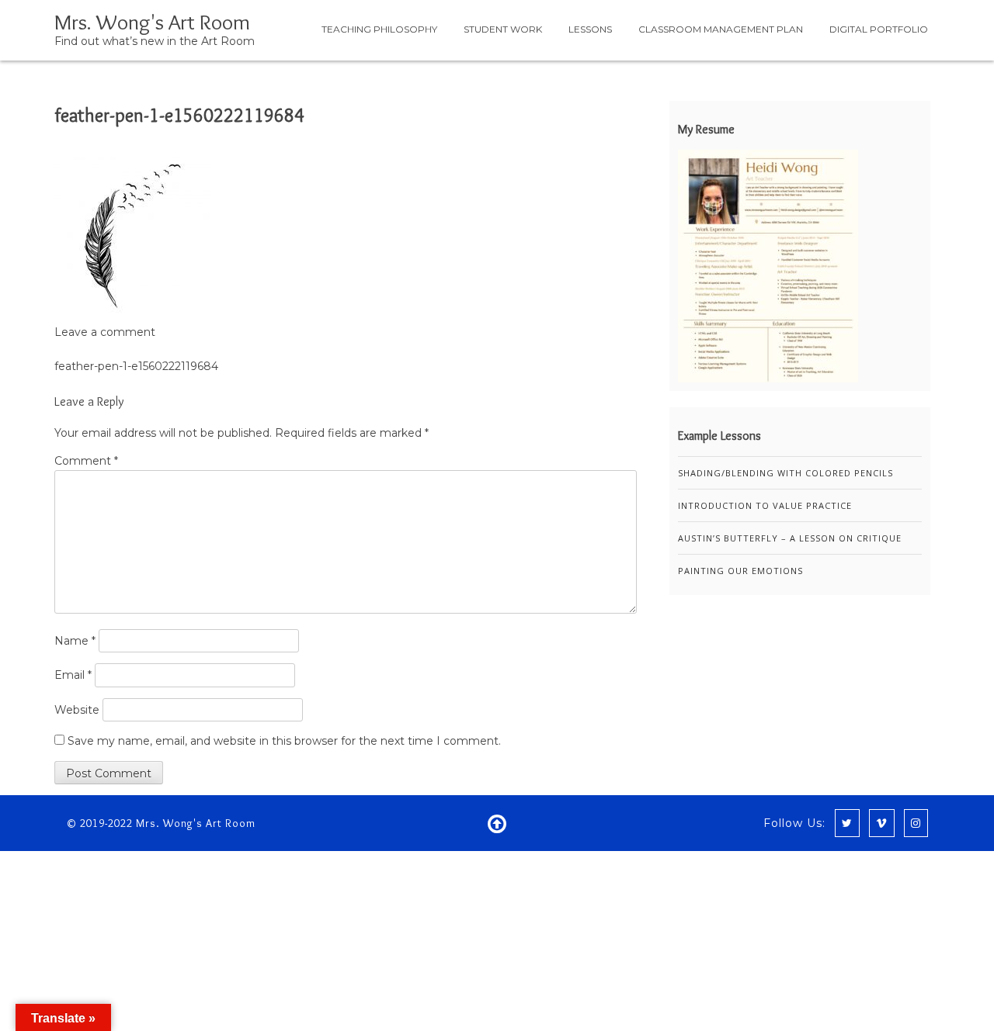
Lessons (590, 29)
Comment (86, 461)
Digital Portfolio (878, 29)
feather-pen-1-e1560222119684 (179, 115)
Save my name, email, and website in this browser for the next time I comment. (284, 741)
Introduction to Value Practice (765, 505)
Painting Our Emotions (740, 570)
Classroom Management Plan (720, 29)
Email (73, 675)
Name (75, 641)
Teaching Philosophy (379, 29)
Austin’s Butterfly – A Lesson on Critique (790, 538)
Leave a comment (104, 332)
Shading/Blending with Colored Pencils (785, 473)
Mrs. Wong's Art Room (152, 22)
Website (76, 710)
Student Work (503, 29)
